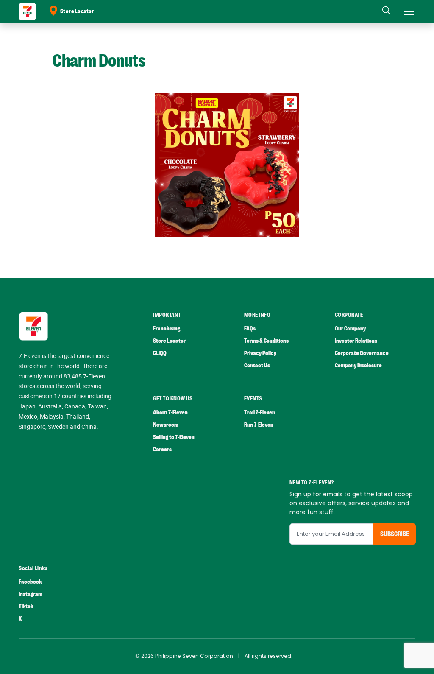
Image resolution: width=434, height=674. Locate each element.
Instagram (30, 594)
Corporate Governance (362, 353)
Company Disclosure (358, 365)
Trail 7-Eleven (259, 412)
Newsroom (165, 425)
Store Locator (77, 11)
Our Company (350, 328)
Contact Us (257, 365)
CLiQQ (160, 353)
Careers (162, 449)
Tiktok (26, 606)
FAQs (250, 328)
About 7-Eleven (170, 412)
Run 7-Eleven (258, 425)
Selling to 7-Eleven (174, 437)
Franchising (166, 328)
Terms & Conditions (266, 341)
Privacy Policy (260, 353)
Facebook (30, 582)
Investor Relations (356, 341)
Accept (408, 659)
